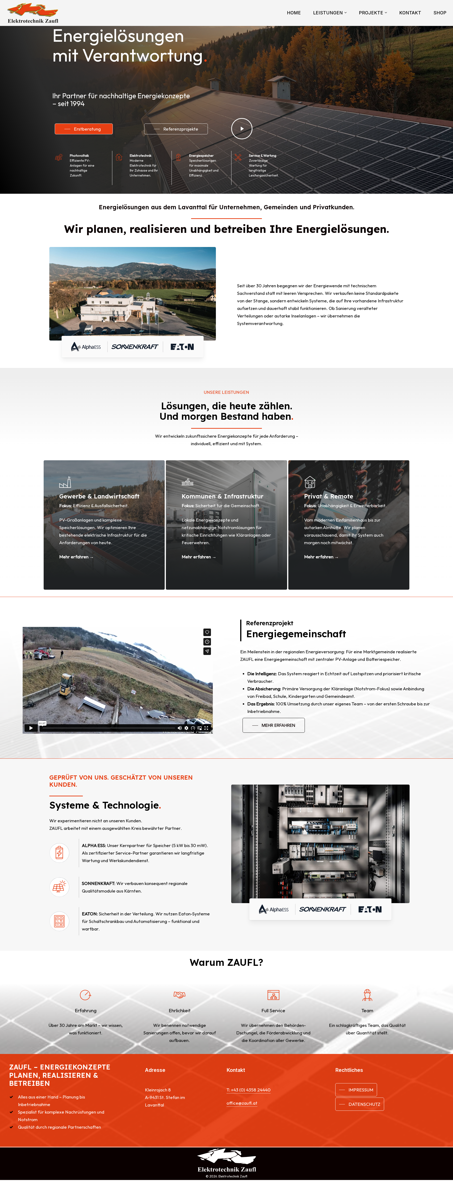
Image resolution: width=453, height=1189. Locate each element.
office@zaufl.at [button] (241, 1103)
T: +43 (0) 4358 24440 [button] (248, 1090)
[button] (83, 129)
